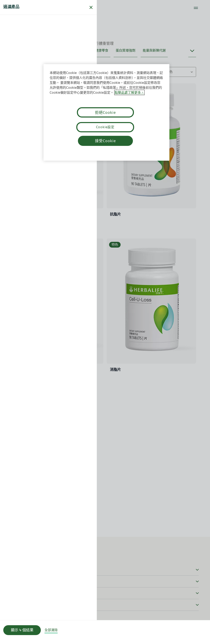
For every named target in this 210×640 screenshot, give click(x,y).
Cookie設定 (105, 127)
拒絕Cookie (105, 112)
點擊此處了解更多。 (129, 92)
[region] (106, 112)
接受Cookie (105, 140)
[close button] (91, 7)
